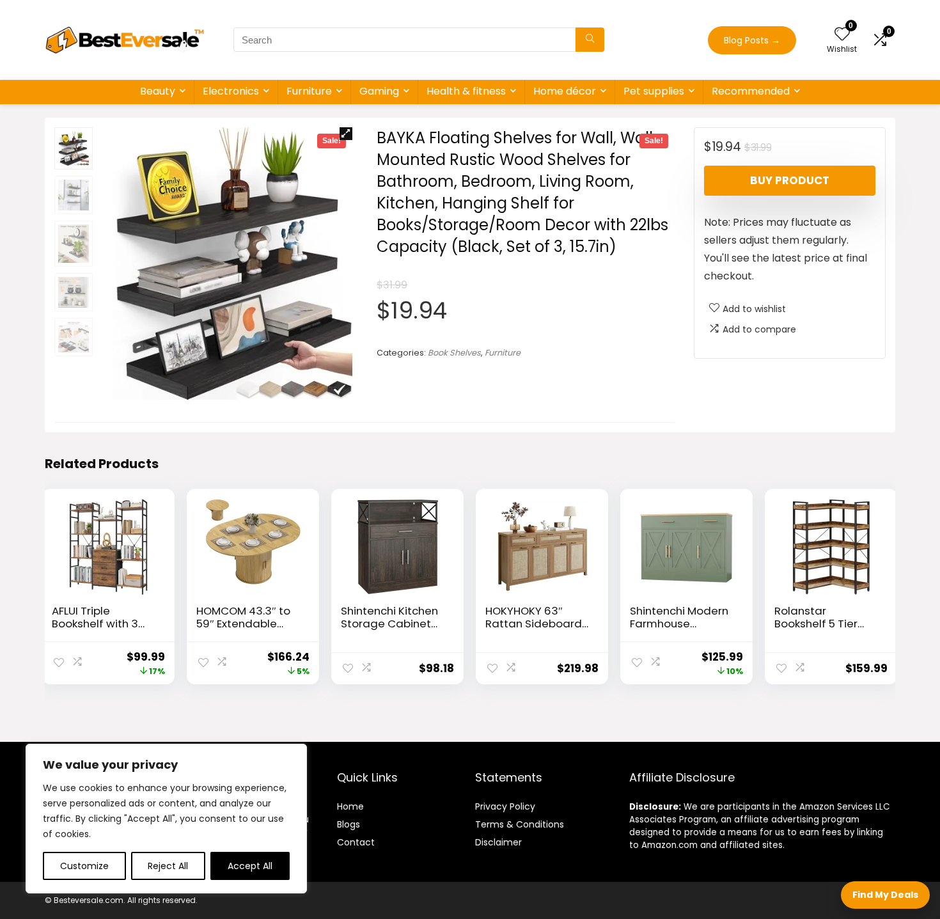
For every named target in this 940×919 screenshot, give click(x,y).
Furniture (309, 91)
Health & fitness (466, 91)
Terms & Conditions (519, 824)
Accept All (250, 866)
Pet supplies (653, 91)
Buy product (789, 180)
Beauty (157, 91)
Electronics (231, 91)
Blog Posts (752, 40)
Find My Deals (885, 894)
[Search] (590, 39)
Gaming (379, 91)
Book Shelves (454, 352)
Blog (346, 824)
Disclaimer (498, 842)
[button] (346, 133)
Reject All (168, 866)
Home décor (564, 91)
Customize (84, 866)
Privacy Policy (505, 806)
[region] (166, 818)
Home (350, 806)
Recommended (751, 91)
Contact (356, 842)
